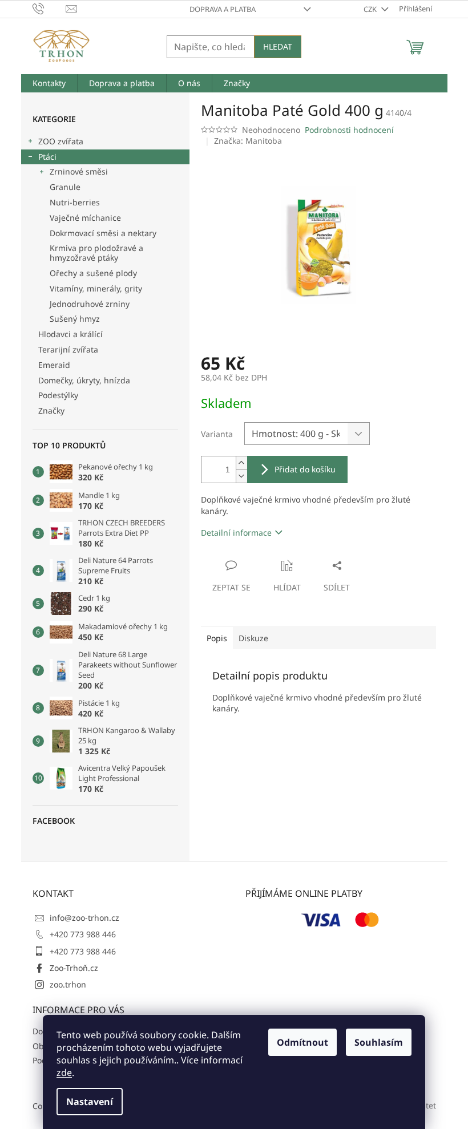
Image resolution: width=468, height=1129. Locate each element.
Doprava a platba (222, 9)
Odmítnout (302, 1042)
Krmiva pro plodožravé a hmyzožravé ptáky (96, 252)
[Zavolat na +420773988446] (49, 8)
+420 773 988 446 (83, 934)
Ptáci (47, 156)
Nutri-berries (75, 202)
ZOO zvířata (60, 141)
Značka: (248, 140)
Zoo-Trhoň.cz (74, 967)
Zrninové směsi (79, 171)
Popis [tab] (217, 638)
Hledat (277, 46)
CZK (371, 9)
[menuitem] (49, 83)
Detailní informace (236, 532)
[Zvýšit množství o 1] (241, 463)
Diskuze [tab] (253, 638)
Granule (65, 186)
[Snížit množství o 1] (241, 476)
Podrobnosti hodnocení (349, 129)
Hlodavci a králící (70, 334)
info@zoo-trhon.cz (84, 917)
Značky (51, 410)
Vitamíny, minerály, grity (96, 288)
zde (64, 1072)
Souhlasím (378, 1042)
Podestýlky (58, 395)
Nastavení (89, 1101)
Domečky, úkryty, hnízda (84, 380)
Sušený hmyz (75, 318)
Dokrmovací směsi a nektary (103, 233)
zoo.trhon (68, 984)
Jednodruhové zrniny (90, 303)
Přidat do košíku (305, 469)
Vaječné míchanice (85, 217)
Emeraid (54, 364)
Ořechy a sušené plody (93, 273)
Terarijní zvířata (68, 349)
